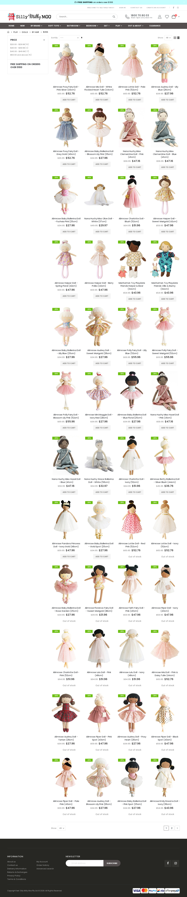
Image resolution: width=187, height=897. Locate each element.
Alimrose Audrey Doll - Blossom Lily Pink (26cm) (99, 802)
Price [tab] (13, 39)
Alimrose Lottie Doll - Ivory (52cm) (164, 545)
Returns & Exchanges (17, 872)
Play (15, 32)
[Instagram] (178, 7)
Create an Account (156, 7)
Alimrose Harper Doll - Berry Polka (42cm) (99, 284)
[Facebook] (174, 7)
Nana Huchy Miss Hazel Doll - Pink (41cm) (164, 416)
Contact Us (136, 7)
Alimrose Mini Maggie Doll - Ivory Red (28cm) (99, 416)
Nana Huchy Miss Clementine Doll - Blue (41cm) (165, 154)
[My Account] (159, 17)
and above (21, 54)
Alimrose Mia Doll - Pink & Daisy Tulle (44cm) (165, 674)
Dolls (25, 32)
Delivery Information (16, 868)
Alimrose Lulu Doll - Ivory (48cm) (131, 674)
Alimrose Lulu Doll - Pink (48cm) (99, 674)
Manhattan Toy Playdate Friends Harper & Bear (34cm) (132, 286)
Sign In (122, 7)
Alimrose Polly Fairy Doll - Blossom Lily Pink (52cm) (66, 416)
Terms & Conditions (16, 879)
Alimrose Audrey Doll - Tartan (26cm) (66, 738)
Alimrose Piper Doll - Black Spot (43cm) (164, 738)
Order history (43, 865)
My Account (42, 861)
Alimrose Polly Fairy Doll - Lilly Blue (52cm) (132, 352)
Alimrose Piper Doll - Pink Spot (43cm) (99, 738)
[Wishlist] (167, 17)
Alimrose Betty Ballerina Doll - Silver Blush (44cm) (164, 480)
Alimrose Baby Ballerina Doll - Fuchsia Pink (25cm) (66, 220)
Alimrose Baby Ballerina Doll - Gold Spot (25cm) (99, 545)
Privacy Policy (13, 875)
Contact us (12, 865)
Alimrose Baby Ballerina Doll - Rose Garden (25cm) (66, 609)
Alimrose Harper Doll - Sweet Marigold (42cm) (164, 220)
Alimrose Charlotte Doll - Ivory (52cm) (132, 480)
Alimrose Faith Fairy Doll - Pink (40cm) (132, 609)
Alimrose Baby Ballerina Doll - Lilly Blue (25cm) (66, 352)
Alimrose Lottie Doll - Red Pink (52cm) (131, 545)
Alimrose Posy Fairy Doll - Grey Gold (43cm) (66, 153)
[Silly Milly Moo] (29, 17)
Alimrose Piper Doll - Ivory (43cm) (164, 609)
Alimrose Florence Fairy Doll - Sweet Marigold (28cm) (99, 609)
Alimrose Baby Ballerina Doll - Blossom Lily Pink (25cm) (99, 153)
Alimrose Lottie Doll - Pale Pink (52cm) (131, 88)
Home (8, 32)
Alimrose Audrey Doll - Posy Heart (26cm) (131, 738)
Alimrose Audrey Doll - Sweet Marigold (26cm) (98, 352)
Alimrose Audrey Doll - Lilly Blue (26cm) (164, 88)
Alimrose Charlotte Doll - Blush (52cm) (132, 220)
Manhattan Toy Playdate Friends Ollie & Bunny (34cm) (164, 286)
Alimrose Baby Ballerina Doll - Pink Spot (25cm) (131, 802)
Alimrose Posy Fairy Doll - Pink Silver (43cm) (66, 88)
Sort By (54, 37)
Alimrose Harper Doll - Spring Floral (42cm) (66, 284)
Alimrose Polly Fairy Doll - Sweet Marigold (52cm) (165, 352)
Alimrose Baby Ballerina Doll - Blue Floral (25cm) (131, 416)
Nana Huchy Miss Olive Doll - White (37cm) (99, 220)
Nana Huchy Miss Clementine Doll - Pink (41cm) (131, 154)
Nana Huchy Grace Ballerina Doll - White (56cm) (99, 480)
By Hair (35, 32)
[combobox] (87, 17)
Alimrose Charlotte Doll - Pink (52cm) (66, 674)
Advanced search (45, 868)
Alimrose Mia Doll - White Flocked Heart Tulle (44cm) (98, 88)
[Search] (114, 17)
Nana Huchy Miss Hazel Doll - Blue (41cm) (66, 480)
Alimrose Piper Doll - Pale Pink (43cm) (66, 802)
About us (11, 861)
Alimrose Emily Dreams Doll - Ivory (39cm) (165, 802)
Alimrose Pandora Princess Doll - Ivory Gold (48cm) (66, 545)
